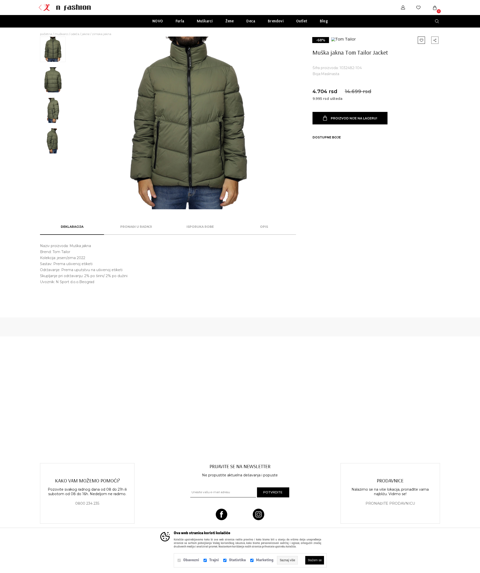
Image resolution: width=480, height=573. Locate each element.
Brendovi (276, 21)
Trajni (214, 559)
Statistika (237, 559)
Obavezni (191, 559)
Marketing (265, 559)
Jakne (86, 34)
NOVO (157, 21)
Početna (46, 34)
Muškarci (205, 21)
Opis (264, 227)
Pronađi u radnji (136, 227)
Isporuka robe (200, 227)
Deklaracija (72, 227)
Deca (250, 21)
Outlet (301, 21)
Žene (230, 21)
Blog (324, 21)
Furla (180, 21)
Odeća (75, 34)
